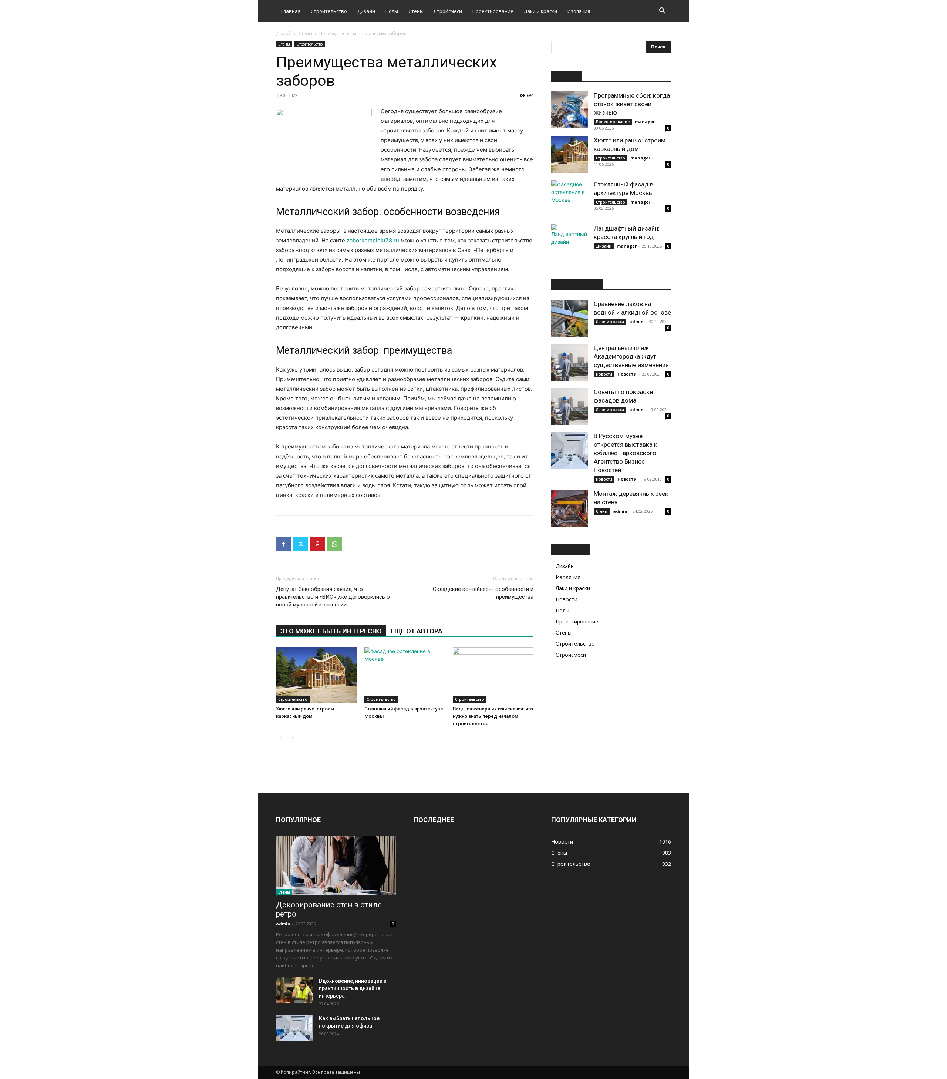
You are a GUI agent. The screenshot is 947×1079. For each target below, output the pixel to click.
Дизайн (366, 11)
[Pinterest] (317, 544)
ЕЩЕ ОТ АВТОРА (416, 631)
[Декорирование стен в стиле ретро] (336, 865)
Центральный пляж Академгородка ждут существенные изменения (631, 356)
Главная (290, 11)
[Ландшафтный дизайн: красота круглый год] (569, 242)
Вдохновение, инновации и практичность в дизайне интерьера (353, 988)
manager (645, 121)
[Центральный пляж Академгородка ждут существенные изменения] (569, 362)
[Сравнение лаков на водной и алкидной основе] (569, 318)
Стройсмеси (448, 11)
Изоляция (578, 11)
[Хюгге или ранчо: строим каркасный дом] (316, 675)
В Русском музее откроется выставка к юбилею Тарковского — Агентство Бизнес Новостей (628, 453)
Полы (391, 11)
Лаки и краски (540, 11)
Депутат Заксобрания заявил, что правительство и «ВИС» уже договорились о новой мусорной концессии (333, 597)
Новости (604, 374)
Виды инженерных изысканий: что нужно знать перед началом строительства (493, 716)
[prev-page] (280, 738)
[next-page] (292, 738)
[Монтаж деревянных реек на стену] (569, 508)
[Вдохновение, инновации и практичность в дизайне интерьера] (294, 990)
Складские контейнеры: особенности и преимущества (483, 593)
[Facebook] (283, 544)
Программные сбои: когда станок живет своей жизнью (632, 104)
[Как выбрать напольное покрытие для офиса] (294, 1028)
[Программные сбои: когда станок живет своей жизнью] (569, 109)
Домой (283, 33)
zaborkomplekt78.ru (373, 240)
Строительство (329, 11)
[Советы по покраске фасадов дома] (569, 406)
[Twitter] (300, 544)
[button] (662, 11)
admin (636, 321)
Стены (416, 11)
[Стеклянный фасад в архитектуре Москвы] (404, 675)
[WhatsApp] (334, 544)
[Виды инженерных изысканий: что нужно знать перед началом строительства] (493, 675)
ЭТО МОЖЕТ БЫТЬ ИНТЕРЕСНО (331, 631)
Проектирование (492, 11)
